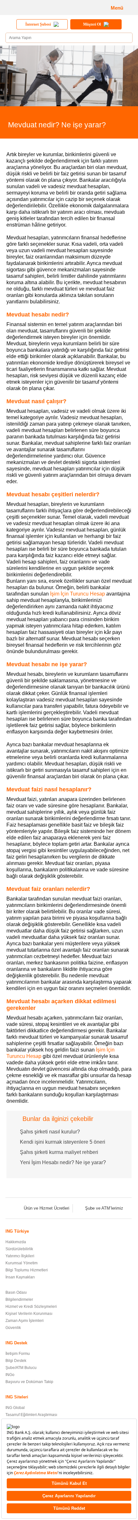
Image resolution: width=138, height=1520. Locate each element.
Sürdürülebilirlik (19, 1249)
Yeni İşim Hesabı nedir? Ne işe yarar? (63, 1162)
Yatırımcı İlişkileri (19, 1256)
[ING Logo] (27, 7)
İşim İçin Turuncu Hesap (77, 593)
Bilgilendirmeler (19, 1299)
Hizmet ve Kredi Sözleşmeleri (31, 1306)
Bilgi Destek (15, 1360)
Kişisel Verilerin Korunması (28, 1313)
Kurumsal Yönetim (21, 1263)
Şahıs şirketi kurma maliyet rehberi (59, 1152)
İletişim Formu (17, 1353)
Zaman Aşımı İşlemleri (24, 1320)
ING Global (15, 1407)
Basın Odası (16, 1292)
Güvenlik (13, 1327)
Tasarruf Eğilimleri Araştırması (31, 1414)
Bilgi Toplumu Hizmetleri (26, 1270)
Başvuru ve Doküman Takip (29, 1382)
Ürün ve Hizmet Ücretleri (46, 1208)
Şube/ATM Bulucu (21, 1367)
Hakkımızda (15, 1242)
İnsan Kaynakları (20, 1277)
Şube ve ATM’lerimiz (104, 1208)
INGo (9, 1374)
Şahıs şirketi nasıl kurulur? (50, 1131)
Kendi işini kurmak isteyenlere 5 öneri (62, 1142)
